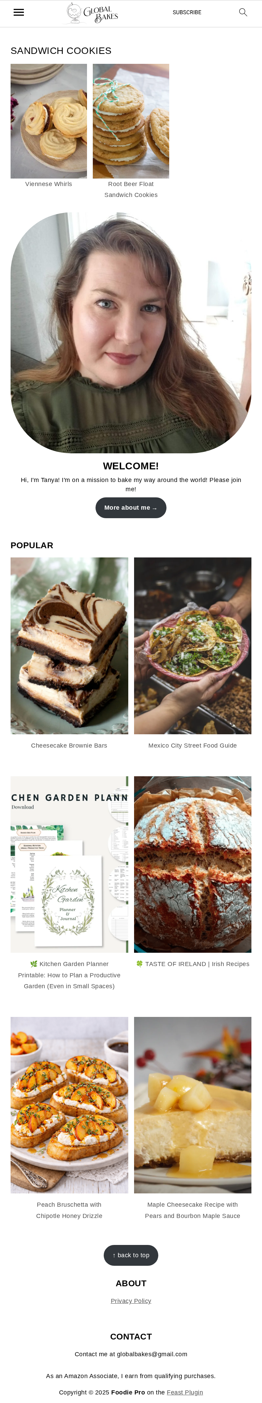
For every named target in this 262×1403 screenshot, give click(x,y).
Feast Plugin (185, 1392)
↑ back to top (131, 1255)
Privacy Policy (131, 1301)
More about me (127, 507)
